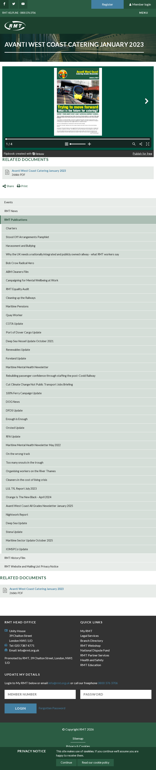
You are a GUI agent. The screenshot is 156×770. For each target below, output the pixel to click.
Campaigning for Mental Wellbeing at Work (32, 280)
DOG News (13, 401)
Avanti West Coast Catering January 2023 (39, 170)
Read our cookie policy (95, 762)
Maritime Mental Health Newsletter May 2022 (33, 445)
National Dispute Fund (95, 650)
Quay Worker (14, 315)
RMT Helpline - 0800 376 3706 (19, 12)
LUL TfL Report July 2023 (21, 488)
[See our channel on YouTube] (23, 4)
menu (143, 12)
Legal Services (89, 635)
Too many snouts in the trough (24, 462)
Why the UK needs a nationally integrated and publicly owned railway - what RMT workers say (62, 254)
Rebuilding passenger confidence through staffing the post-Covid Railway (50, 375)
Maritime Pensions (17, 306)
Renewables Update (18, 349)
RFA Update (13, 436)
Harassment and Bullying (20, 245)
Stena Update (14, 531)
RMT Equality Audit (17, 289)
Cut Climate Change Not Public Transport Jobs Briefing (39, 384)
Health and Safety (91, 660)
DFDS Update (14, 410)
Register (107, 4)
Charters (11, 228)
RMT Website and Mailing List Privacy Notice (31, 566)
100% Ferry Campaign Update (24, 393)
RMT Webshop (90, 645)
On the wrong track (18, 453)
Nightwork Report (17, 514)
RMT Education (90, 665)
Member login (141, 4)
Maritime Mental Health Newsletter (27, 367)
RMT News (11, 211)
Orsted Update (15, 427)
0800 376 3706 (108, 683)
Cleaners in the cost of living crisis (26, 479)
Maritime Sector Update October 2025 (29, 540)
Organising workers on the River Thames (31, 471)
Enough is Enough (17, 419)
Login (20, 708)
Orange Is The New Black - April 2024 (28, 497)
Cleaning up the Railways (21, 297)
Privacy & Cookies (78, 746)
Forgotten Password (52, 708)
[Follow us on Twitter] (13, 4)
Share (10, 186)
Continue (66, 762)
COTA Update (14, 323)
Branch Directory (91, 640)
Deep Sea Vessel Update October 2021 (29, 341)
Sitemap (78, 738)
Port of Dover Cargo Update (23, 332)
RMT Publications (15, 219)
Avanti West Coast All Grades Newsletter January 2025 (39, 505)
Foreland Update (16, 358)
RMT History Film (14, 557)
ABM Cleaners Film (17, 271)
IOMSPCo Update (17, 549)
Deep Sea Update (16, 523)
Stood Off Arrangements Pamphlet (27, 237)
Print (24, 186)
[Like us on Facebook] (4, 4)
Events (8, 202)
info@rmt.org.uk (28, 650)
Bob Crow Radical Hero (20, 263)
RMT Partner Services (94, 655)
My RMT (86, 631)
